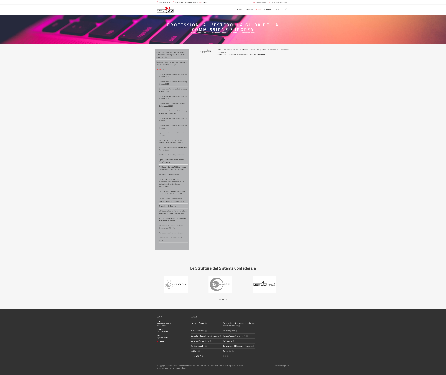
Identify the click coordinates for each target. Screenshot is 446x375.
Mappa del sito (180, 368)
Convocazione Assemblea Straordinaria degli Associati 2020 (172, 104)
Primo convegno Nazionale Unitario (171, 233)
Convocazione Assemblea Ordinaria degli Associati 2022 (173, 90)
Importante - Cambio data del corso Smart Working (173, 134)
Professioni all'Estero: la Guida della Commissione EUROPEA (233, 33)
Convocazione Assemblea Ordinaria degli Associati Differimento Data (173, 112)
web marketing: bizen (281, 366)
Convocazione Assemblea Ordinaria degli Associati (173, 119)
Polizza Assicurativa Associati (234, 336)
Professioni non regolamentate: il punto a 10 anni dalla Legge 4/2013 (171, 63)
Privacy (171, 368)
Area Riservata (261, 2)
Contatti (278, 9)
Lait (224, 356)
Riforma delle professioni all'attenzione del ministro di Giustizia (172, 219)
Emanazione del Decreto (167, 206)
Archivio (206, 33)
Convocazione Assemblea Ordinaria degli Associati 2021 (173, 97)
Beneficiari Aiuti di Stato (200, 341)
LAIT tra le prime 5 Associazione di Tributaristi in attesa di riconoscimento (172, 199)
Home (239, 9)
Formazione (227, 341)
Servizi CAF (227, 351)
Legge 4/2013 (196, 356)
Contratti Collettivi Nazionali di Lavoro (205, 336)
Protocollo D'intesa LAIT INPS (169, 174)
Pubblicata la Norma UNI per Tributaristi (172, 155)
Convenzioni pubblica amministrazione (237, 346)
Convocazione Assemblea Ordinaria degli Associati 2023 (173, 82)
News (258, 9)
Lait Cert (194, 351)
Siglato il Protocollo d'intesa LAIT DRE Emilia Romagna (171, 160)
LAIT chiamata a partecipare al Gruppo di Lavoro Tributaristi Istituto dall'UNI (172, 192)
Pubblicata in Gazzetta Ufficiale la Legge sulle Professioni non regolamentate (172, 168)
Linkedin (203, 2)
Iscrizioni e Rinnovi (197, 323)
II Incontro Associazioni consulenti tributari (170, 238)
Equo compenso (229, 330)
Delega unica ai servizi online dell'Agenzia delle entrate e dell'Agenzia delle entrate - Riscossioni (171, 54)
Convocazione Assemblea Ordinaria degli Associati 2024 (173, 75)
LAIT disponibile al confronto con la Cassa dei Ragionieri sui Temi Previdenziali (173, 212)
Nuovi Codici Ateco (197, 330)
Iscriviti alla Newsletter (279, 2)
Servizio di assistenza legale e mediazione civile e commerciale (239, 324)
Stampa (267, 9)
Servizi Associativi (198, 346)
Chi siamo (249, 9)
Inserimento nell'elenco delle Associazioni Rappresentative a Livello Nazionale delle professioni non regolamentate (172, 183)
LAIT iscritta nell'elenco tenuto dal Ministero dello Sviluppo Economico (171, 141)
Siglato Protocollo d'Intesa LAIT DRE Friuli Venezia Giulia (173, 148)
